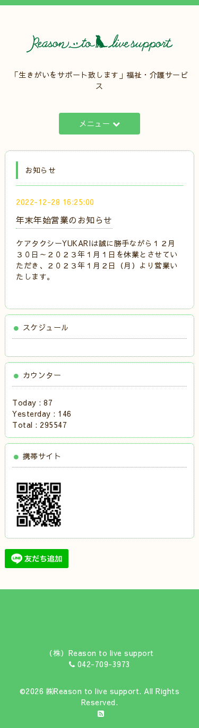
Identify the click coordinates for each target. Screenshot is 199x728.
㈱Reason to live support (93, 691)
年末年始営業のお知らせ (64, 220)
